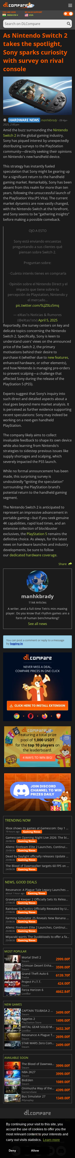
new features (58, 357)
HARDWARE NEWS (24, 120)
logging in (16, 643)
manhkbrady (49, 120)
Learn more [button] (51, 1140)
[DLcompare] (37, 1112)
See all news (37, 623)
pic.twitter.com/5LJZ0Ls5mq (37, 305)
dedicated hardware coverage (33, 555)
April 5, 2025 (48, 320)
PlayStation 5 (37, 534)
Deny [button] (12, 1150)
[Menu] (70, 5)
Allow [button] (35, 1150)
